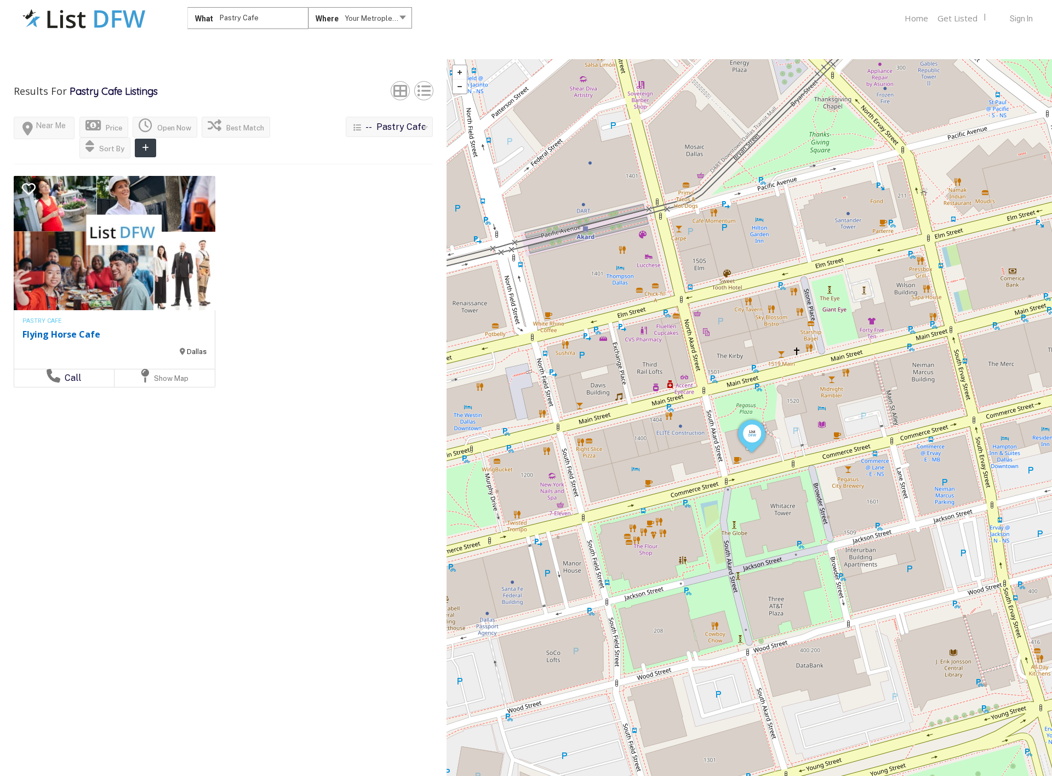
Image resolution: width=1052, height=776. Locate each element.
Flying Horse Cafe (61, 334)
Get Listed (957, 18)
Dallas (197, 351)
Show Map (170, 378)
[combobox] (360, 20)
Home (916, 18)
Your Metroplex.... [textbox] (374, 18)
